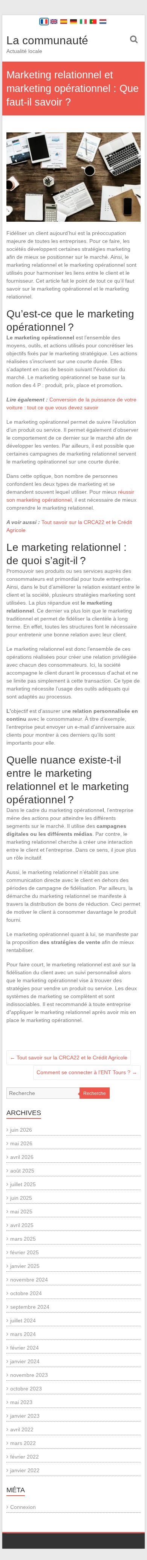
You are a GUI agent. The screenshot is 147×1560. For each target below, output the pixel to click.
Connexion (23, 1507)
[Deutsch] (73, 21)
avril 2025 (22, 1225)
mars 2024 (23, 1334)
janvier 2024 (25, 1361)
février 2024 (24, 1348)
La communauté (47, 40)
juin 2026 (21, 1130)
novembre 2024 (29, 1280)
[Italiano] (83, 21)
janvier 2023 (25, 1416)
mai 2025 (21, 1211)
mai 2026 (21, 1143)
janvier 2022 (25, 1470)
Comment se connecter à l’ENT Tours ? (87, 1072)
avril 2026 (22, 1157)
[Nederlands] (103, 21)
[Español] (63, 21)
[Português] (93, 21)
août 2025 (22, 1171)
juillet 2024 (23, 1320)
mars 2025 (23, 1239)
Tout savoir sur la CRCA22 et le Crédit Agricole (68, 1058)
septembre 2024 (29, 1307)
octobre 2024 (26, 1293)
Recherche (94, 1093)
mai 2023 (21, 1402)
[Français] (44, 21)
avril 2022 (22, 1429)
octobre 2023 (26, 1389)
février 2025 (24, 1252)
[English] (54, 21)
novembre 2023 (29, 1375)
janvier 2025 (25, 1266)
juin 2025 (21, 1198)
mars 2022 (23, 1443)
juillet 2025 (23, 1184)
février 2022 (24, 1457)
